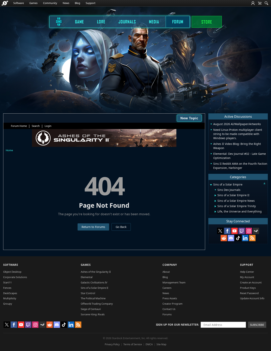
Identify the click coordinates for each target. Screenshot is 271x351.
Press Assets (169, 298)
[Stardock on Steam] (255, 230)
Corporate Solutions (15, 277)
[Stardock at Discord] (230, 238)
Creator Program (172, 303)
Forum (177, 21)
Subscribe (257, 325)
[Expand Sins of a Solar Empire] (211, 185)
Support (90, 3)
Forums (167, 314)
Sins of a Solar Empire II (94, 288)
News (66, 3)
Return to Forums (93, 227)
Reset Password (249, 293)
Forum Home (19, 126)
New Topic (189, 118)
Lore (101, 21)
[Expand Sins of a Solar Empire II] (215, 195)
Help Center (247, 272)
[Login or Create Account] (253, 3)
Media (154, 21)
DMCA (149, 344)
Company (169, 265)
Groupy (7, 303)
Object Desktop (12, 272)
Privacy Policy (112, 344)
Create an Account (251, 282)
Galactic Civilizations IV (94, 282)
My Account (247, 277)
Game (79, 21)
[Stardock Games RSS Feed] (252, 238)
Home (9, 150)
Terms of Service (132, 344)
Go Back (121, 227)
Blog (77, 3)
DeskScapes (10, 293)
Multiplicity (9, 298)
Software (18, 3)
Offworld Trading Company (97, 303)
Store (206, 21)
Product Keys (248, 288)
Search (36, 126)
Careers (166, 288)
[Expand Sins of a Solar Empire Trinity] (215, 206)
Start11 (7, 282)
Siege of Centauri (91, 309)
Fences (7, 288)
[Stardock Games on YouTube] (234, 230)
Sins (56, 21)
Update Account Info (252, 298)
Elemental (86, 277)
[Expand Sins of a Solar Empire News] (215, 201)
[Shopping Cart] (260, 3)
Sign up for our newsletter (177, 324)
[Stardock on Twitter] (220, 230)
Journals (127, 21)
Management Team (173, 282)
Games (33, 3)
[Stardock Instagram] (248, 230)
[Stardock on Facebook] (227, 230)
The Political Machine (93, 298)
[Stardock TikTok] (238, 238)
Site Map (161, 344)
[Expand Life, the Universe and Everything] (215, 212)
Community (50, 3)
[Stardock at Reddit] (223, 238)
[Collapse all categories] (264, 184)
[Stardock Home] (5, 3)
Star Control (88, 293)
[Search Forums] (266, 3)
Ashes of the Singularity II (96, 272)
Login (48, 126)
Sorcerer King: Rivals (93, 314)
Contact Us (168, 309)
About (166, 272)
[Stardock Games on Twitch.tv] (241, 230)
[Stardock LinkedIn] (245, 238)
